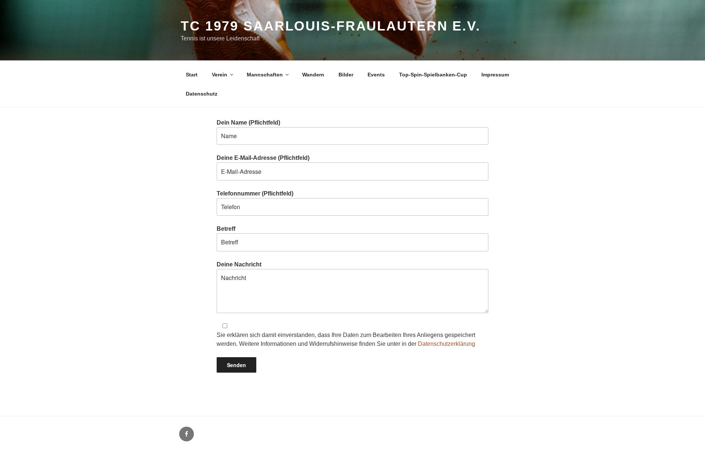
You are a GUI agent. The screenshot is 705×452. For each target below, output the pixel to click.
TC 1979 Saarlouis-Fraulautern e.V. (331, 25)
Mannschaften (265, 75)
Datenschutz (201, 94)
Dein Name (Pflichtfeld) (248, 122)
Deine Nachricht (239, 264)
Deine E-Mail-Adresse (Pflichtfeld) (263, 158)
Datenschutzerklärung (446, 344)
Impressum (495, 75)
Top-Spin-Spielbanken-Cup (433, 75)
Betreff (226, 229)
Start (192, 75)
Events (376, 75)
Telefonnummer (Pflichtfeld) (255, 193)
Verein (219, 75)
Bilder (346, 75)
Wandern (313, 75)
